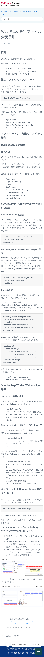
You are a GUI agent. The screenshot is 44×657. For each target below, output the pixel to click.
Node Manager (26, 11)
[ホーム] (10, 4)
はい (16, 623)
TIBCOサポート (6, 11)
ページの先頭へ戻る (9, 636)
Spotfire (16, 11)
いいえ (28, 623)
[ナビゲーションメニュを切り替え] (40, 4)
